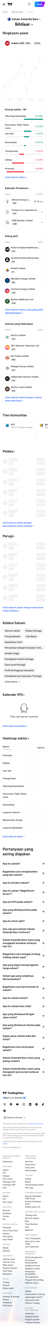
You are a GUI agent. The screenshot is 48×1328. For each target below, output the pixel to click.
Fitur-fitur (29, 1161)
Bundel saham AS (32, 1207)
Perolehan (7, 1213)
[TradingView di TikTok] (43, 1104)
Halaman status (32, 1283)
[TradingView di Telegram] (36, 1104)
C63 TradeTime (32, 1247)
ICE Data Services (36, 1124)
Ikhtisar (28, 1179)
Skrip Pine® (8, 1239)
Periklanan (29, 1313)
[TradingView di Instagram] (24, 1104)
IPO (4, 1219)
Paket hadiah (31, 1170)
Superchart (7, 1161)
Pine (4, 1188)
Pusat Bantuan (31, 1224)
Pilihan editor (8, 1288)
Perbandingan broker (34, 1185)
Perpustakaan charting (35, 1294)
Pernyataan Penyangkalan (31, 1261)
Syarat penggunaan (33, 1257)
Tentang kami (31, 1215)
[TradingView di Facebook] (11, 1104)
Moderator (7, 1274)
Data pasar (30, 1167)
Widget (28, 1291)
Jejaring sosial (9, 1259)
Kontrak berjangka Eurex (33, 1202)
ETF (4, 1173)
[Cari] (29, 4)
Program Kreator (10, 1268)
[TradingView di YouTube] (17, 1104)
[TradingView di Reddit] (4, 1111)
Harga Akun (30, 1164)
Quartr (5, 1144)
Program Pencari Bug (34, 1280)
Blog (27, 1221)
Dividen (6, 1216)
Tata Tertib (7, 1271)
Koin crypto (8, 1179)
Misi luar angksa (32, 1218)
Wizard (6, 1299)
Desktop (6, 1251)
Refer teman (8, 1265)
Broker (28, 1182)
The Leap (29, 1188)
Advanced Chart (32, 1300)
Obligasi (6, 1176)
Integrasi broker (32, 1316)
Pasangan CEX (9, 1182)
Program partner (32, 1319)
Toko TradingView (33, 1238)
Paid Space (8, 1305)
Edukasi (6, 1285)
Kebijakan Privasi (32, 1265)
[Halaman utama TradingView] (10, 4)
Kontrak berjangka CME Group (33, 1197)
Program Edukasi (32, 1322)
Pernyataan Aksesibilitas (30, 1272)
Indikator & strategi (11, 1296)
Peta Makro (8, 1236)
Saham (6, 1170)
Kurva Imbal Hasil (10, 1230)
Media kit (29, 1230)
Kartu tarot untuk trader (32, 1242)
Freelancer (7, 1302)
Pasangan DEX (9, 1185)
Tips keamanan (31, 1277)
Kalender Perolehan (16, 188)
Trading (6, 1282)
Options (6, 1233)
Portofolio (7, 1227)
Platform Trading (32, 1303)
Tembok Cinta (9, 1262)
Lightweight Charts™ (34, 1297)
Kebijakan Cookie (32, 1268)
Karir (27, 1227)
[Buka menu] (4, 4)
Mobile (5, 1248)
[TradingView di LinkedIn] (30, 1104)
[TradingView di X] (4, 1104)
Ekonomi (6, 1210)
